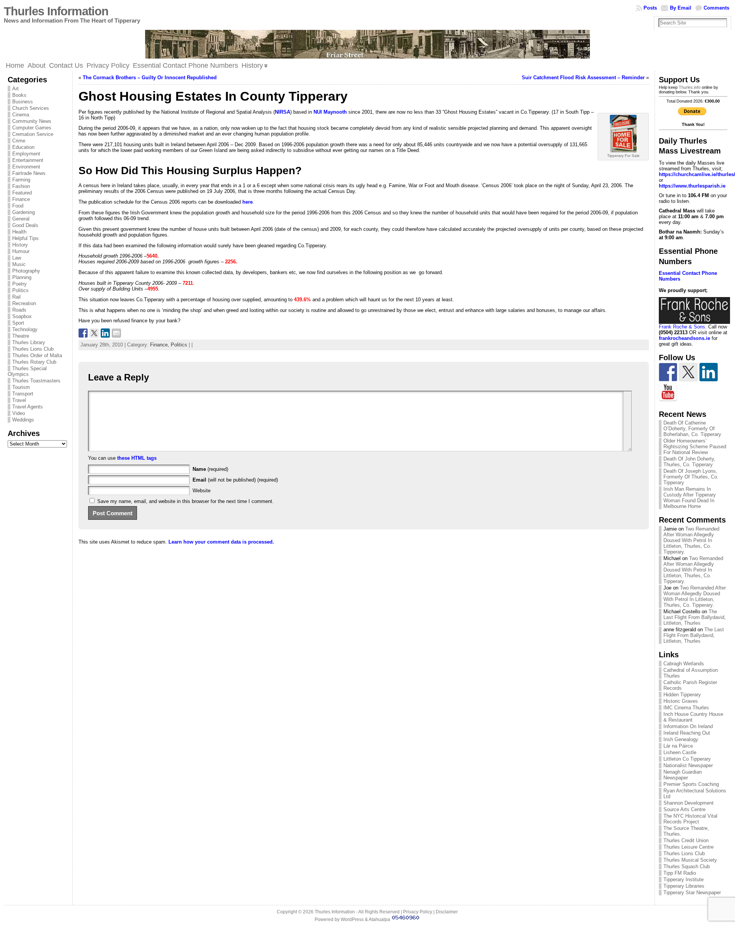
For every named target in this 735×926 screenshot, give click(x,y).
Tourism (21, 387)
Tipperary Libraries (683, 886)
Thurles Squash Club (686, 866)
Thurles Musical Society (690, 860)
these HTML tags (137, 458)
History (20, 245)
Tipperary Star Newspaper (692, 892)
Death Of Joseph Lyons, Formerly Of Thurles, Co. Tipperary (691, 476)
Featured (22, 193)
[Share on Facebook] (83, 333)
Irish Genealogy (680, 739)
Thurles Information (56, 11)
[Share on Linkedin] (105, 333)
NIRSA (282, 112)
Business (22, 102)
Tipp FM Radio (679, 873)
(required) (210, 469)
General (20, 219)
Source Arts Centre (684, 809)
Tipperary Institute (683, 879)
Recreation (24, 303)
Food (17, 206)
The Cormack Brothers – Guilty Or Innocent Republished (150, 77)
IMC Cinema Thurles (686, 707)
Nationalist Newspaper (688, 765)
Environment (26, 167)
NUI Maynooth (330, 112)
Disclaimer (447, 912)
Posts (650, 8)
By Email (680, 8)
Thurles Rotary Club (34, 362)
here (247, 202)
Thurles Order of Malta (37, 355)
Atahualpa (379, 919)
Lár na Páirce (678, 746)
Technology (25, 329)
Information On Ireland (688, 726)
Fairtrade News (29, 173)
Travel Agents (27, 407)
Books (19, 95)
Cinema (20, 115)
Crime (18, 141)
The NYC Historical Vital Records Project (690, 819)
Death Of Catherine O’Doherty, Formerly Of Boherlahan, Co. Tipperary (692, 428)
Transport (22, 394)
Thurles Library (28, 342)
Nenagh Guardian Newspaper (682, 775)
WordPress (352, 919)
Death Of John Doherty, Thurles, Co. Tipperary (689, 461)
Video (18, 413)
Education (23, 147)
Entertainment (27, 160)
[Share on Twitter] (94, 333)
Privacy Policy (417, 912)
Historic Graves (680, 701)
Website (202, 490)
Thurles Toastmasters (36, 381)
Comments (716, 8)
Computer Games (31, 128)
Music (19, 264)
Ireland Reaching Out (686, 733)
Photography (26, 271)
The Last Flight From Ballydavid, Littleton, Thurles (694, 617)
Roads (19, 310)
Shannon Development (688, 803)
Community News (31, 121)
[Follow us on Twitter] (688, 372)
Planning (21, 277)
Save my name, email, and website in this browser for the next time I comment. (185, 501)
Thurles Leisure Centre (688, 847)
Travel (19, 400)
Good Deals (25, 225)
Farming (21, 180)
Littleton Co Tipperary (687, 759)
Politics (20, 290)
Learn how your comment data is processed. (221, 542)
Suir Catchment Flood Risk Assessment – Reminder (583, 77)
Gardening (23, 212)
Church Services (30, 108)
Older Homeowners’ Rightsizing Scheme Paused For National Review (694, 446)
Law (16, 258)
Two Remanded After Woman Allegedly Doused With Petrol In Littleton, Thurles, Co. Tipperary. (691, 540)
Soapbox (22, 316)
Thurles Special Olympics (27, 371)
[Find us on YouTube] (668, 392)
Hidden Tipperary (682, 694)
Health (19, 232)
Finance (21, 199)
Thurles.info (690, 87)
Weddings (23, 420)
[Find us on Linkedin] (708, 372)
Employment (26, 154)
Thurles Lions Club (33, 349)
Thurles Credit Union (686, 840)
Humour (20, 251)
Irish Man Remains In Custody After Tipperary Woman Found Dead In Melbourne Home (689, 497)
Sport (18, 323)
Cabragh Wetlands (683, 663)
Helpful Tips (25, 238)
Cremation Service (32, 134)
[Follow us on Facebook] (668, 372)
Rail (16, 297)
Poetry (19, 284)
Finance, (160, 345)
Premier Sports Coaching (691, 784)
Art (15, 88)
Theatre (20, 336)
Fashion (21, 186)
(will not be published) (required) (235, 480)
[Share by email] (116, 333)
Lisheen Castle (679, 752)
